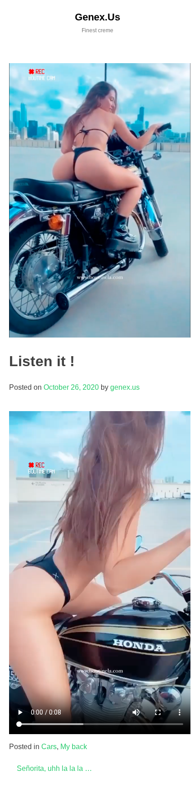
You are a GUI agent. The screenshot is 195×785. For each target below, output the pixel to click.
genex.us (125, 387)
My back (73, 746)
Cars (49, 746)
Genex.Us (97, 17)
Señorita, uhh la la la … (54, 768)
